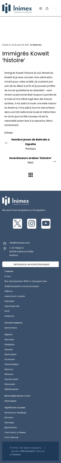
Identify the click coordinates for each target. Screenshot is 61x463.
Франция (9, 383)
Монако (8, 374)
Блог (7, 310)
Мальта (8, 369)
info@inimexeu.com (19, 242)
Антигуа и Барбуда (15, 412)
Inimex (8, 132)
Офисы (8, 290)
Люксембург (11, 364)
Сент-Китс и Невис (15, 432)
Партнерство (11, 305)
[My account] (41, 8)
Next (30, 160)
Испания (9, 359)
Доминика (10, 427)
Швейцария (11, 389)
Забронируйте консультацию (21, 286)
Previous (30, 144)
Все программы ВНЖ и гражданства (25, 281)
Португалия (11, 379)
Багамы (8, 417)
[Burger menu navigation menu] (55, 8)
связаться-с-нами (14, 296)
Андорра (9, 344)
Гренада (9, 422)
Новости (37, 44)
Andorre (12, 107)
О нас (7, 276)
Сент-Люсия (11, 437)
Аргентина (10, 327)
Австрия (9, 339)
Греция (8, 349)
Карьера (9, 300)
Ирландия (10, 354)
